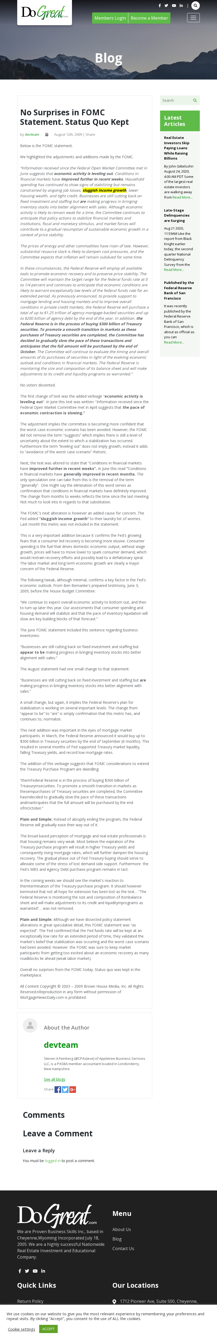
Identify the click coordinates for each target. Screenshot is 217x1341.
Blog (117, 1239)
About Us (121, 1229)
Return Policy (30, 1301)
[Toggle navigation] (193, 17)
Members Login (110, 18)
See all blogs (54, 1079)
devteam (32, 134)
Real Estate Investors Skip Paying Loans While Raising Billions (176, 148)
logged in (53, 1160)
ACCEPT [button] (48, 1328)
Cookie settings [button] (21, 1329)
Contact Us (123, 1248)
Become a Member (149, 18)
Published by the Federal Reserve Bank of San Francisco (179, 290)
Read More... (183, 197)
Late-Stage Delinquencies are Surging (176, 215)
